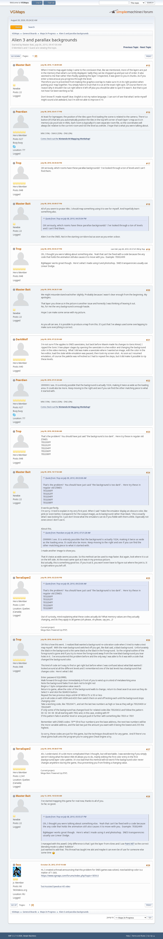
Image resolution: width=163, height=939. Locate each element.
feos (18, 864)
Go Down (15, 56)
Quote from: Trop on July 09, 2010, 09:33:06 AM (65, 478)
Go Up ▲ (151, 936)
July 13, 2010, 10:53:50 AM (51, 796)
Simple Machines (29, 936)
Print (148, 56)
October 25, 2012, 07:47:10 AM (53, 864)
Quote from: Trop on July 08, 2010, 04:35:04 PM (65, 218)
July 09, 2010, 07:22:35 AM (51, 339)
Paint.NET (129, 843)
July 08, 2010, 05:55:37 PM (51, 249)
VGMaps (17, 12)
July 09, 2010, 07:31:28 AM (51, 380)
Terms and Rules (138, 936)
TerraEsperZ (23, 577)
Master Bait (23, 65)
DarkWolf (22, 339)
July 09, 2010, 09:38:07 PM (51, 748)
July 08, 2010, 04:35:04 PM (51, 163)
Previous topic (130, 47)
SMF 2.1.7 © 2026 (15, 936)
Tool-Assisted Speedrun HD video (55, 886)
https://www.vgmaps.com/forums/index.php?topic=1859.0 (70, 875)
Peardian (21, 111)
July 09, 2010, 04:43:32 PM (51, 639)
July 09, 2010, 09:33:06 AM (51, 431)
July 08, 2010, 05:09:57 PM (51, 203)
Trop (18, 163)
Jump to (110, 917)
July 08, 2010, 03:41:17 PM (51, 111)
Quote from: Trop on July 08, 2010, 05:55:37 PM (65, 816)
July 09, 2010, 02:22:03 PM (51, 577)
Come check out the (65, 138)
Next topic (145, 47)
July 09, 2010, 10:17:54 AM (51, 472)
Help (128, 936)
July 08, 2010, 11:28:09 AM (51, 65)
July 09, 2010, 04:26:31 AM (51, 289)
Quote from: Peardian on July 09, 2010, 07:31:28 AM (67, 532)
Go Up (14, 905)
